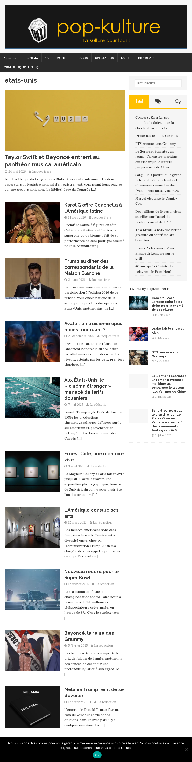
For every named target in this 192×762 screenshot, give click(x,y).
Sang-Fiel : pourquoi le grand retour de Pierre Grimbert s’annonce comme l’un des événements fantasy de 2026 (168, 420)
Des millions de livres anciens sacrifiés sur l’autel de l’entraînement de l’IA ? (158, 216)
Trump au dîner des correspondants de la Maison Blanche (89, 267)
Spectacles (104, 58)
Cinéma (32, 58)
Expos (126, 58)
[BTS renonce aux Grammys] (138, 362)
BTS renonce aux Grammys (156, 144)
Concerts (146, 58)
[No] (186, 749)
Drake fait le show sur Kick (156, 136)
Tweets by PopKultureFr (149, 289)
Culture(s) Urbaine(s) (21, 67)
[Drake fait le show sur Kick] (138, 338)
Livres (83, 58)
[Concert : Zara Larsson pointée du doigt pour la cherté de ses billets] (138, 307)
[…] (93, 189)
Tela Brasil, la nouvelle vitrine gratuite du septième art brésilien (158, 235)
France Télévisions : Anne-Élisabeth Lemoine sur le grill (156, 253)
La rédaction (99, 405)
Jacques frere (41, 172)
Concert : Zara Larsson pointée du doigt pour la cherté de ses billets (154, 122)
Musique (63, 58)
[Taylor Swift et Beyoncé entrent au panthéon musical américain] (65, 148)
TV (47, 58)
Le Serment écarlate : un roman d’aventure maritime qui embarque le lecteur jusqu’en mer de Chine (169, 384)
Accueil (10, 58)
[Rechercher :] (158, 83)
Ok (97, 755)
